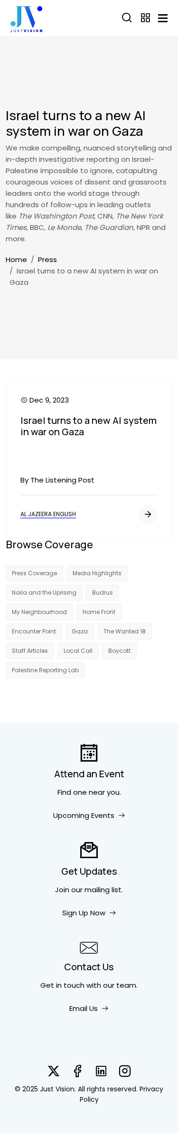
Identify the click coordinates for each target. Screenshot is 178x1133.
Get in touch (62, 985)
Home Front (99, 612)
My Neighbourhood (39, 612)
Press (47, 259)
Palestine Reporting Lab (45, 670)
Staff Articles (30, 651)
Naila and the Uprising (44, 592)
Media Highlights (97, 573)
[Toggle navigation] (163, 18)
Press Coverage (34, 573)
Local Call (78, 651)
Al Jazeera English (48, 514)
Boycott (119, 651)
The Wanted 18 (124, 631)
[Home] (26, 18)
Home (16, 259)
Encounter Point (34, 631)
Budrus (102, 592)
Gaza (80, 631)
